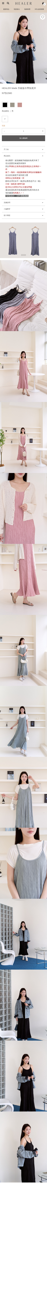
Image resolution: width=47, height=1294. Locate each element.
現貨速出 (17, 9)
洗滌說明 (7, 202)
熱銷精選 (27, 9)
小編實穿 (7, 209)
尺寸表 (6, 149)
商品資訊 (7, 156)
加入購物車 (23, 138)
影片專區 (7, 215)
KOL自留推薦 (39, 9)
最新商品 (6, 9)
